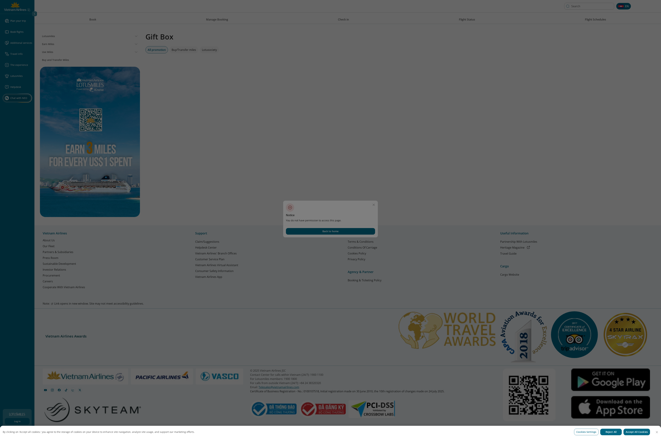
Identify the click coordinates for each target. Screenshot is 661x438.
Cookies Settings (586, 432)
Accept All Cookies (637, 432)
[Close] (656, 432)
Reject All (611, 432)
